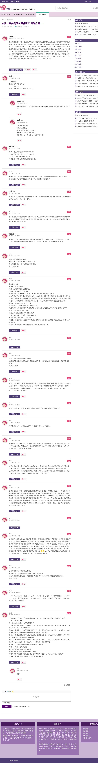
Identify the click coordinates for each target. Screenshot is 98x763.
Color (5, 691)
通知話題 (31, 14)
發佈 (6, 706)
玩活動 (17, 1)
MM (10, 171)
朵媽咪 (11, 146)
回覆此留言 (15, 94)
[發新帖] (6, 685)
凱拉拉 (11, 233)
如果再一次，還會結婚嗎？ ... (86, 78)
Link (10, 691)
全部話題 (7, 14)
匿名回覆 (6, 703)
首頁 (3, 20)
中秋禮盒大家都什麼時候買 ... (86, 121)
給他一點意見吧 (16, 70)
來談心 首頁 (5, 1)
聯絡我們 (86, 731)
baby (11, 36)
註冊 (90, 1)
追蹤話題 (19, 14)
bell (10, 76)
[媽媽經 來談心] (17, 9)
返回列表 (67, 685)
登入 (86, 1)
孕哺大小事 (42, 14)
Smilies (12, 691)
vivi (10, 211)
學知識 (13, 1)
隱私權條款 (86, 736)
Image (8, 691)
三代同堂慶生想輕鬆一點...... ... (87, 118)
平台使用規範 (87, 738)
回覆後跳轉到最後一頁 (21, 706)
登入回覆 (36, 697)
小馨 (11, 191)
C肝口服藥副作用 (82, 23)
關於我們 (86, 729)
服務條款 (86, 733)
